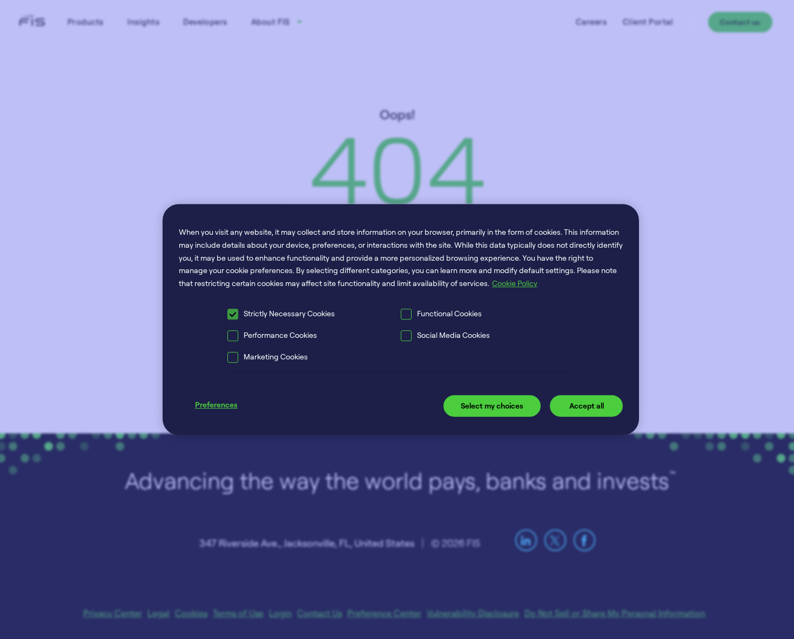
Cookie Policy (514, 283)
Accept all (586, 405)
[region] (401, 319)
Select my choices (492, 405)
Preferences (216, 404)
